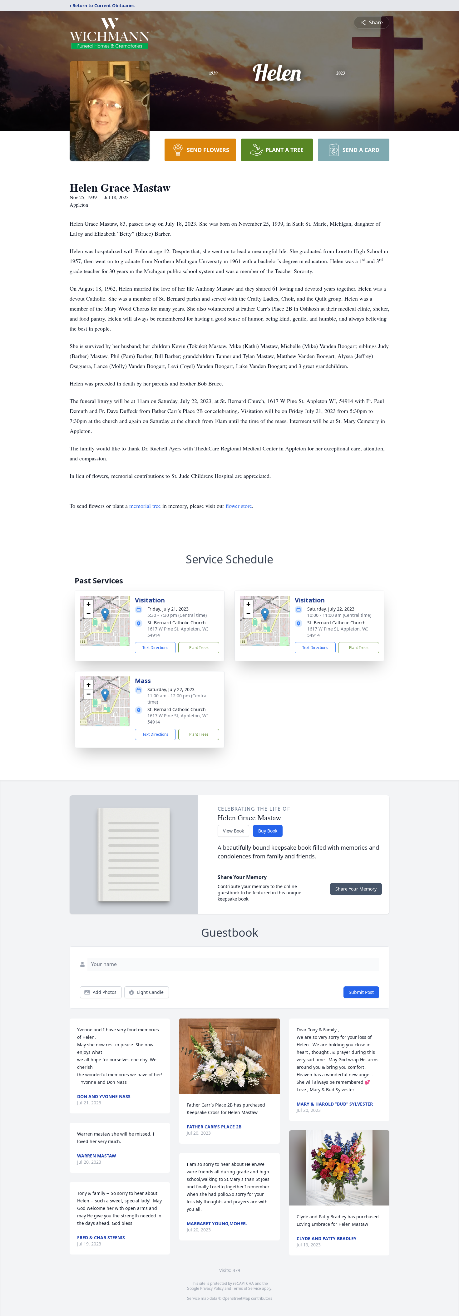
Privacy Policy (212, 1288)
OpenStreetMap (236, 1298)
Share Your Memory (356, 889)
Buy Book (267, 831)
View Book (233, 831)
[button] (105, 614)
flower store (239, 505)
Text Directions (155, 647)
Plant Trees (199, 647)
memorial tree (145, 505)
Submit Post (361, 992)
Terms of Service (246, 1288)
